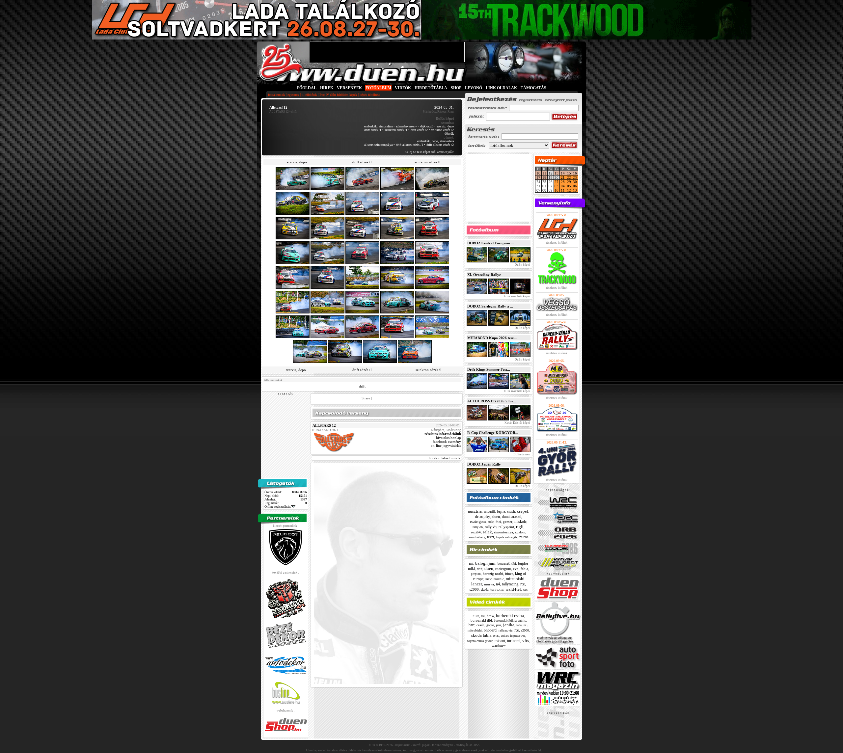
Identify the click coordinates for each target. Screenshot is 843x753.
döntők (449, 133)
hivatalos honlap (448, 438)
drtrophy (482, 516)
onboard (490, 630)
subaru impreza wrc (513, 635)
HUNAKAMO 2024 (325, 430)
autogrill (489, 511)
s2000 (474, 589)
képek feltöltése (370, 94)
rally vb (491, 526)
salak (487, 531)
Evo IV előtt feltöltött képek (338, 94)
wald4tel (513, 589)
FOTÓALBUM (378, 88)
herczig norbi (493, 574)
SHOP (456, 88)
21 (563, 177)
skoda (484, 589)
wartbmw (499, 645)
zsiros (524, 537)
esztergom (478, 521)
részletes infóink (556, 242)
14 (563, 173)
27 (556, 182)
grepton (476, 574)
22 (569, 177)
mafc (488, 579)
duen (496, 516)
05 (569, 186)
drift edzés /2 (419, 130)
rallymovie (505, 630)
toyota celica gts (506, 537)
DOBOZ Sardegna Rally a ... (490, 306)
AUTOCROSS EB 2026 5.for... (491, 401)
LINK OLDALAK (501, 88)
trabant (500, 640)
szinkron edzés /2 (442, 130)
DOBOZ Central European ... (490, 243)
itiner (509, 574)
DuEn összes (521, 454)
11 (544, 173)
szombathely (477, 537)
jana (498, 625)
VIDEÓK (403, 88)
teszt (490, 537)
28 (563, 182)
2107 (476, 616)
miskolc (520, 521)
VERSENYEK (349, 88)
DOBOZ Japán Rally (484, 464)
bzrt (472, 625)
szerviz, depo (445, 126)
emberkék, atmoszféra (378, 126)
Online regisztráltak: (277, 506)
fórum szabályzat (442, 745)
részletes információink (442, 434)
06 (575, 186)
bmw (490, 616)
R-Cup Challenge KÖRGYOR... (492, 433)
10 (538, 173)
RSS (476, 745)
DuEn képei (522, 264)
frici (498, 522)
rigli (520, 526)
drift (362, 386)
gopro (490, 625)
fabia (524, 569)
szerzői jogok (421, 745)
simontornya (503, 532)
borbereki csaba (510, 615)
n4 (498, 584)
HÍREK (326, 88)
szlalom (520, 532)
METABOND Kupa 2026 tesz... (492, 338)
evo (516, 569)
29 (569, 182)
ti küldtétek (309, 94)
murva (489, 584)
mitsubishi (475, 630)
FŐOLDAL (306, 88)
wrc (525, 589)
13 (556, 173)
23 (575, 177)
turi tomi (496, 589)
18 (544, 177)
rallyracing (510, 584)
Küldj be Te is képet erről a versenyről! (429, 152)
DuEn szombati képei (516, 296)
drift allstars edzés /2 (440, 145)
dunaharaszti (511, 516)
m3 (526, 625)
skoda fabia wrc (485, 635)
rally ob (478, 527)
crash (511, 511)
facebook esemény (447, 442)
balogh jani (485, 563)
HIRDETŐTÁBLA (431, 88)
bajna (501, 511)
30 (575, 182)
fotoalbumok (276, 94)
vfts (525, 640)
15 (569, 173)
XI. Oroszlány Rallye (484, 275)
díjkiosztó (426, 126)
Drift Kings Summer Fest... (488, 369)
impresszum (402, 745)
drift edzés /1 (372, 130)
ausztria (475, 511)
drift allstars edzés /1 (409, 145)
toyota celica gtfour (480, 641)
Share (366, 398)
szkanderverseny (406, 126)
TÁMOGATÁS (533, 88)
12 (569, 190)
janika (508, 624)
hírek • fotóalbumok (444, 458)
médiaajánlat (464, 745)
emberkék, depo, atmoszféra (435, 141)
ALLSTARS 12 (279, 111)
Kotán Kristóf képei (517, 422)
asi (471, 563)
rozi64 (476, 532)
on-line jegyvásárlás (446, 445)
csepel (522, 511)
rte (522, 583)
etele (491, 522)
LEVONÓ (474, 88)
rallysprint (506, 527)
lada (519, 625)
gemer (507, 522)
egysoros (293, 94)
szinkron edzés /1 (396, 130)
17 (538, 177)
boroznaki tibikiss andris (510, 620)
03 (556, 186)
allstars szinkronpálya (378, 145)
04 (563, 186)
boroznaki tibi (507, 563)
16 (575, 173)
